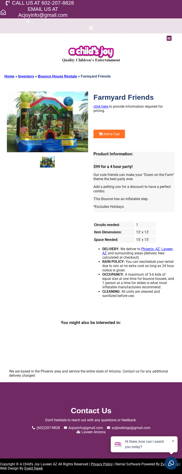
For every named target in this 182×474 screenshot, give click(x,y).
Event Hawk (33, 468)
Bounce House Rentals (57, 76)
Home (9, 76)
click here (101, 106)
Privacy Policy (102, 464)
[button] (28, 21)
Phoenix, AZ (150, 249)
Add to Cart (111, 134)
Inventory (26, 76)
